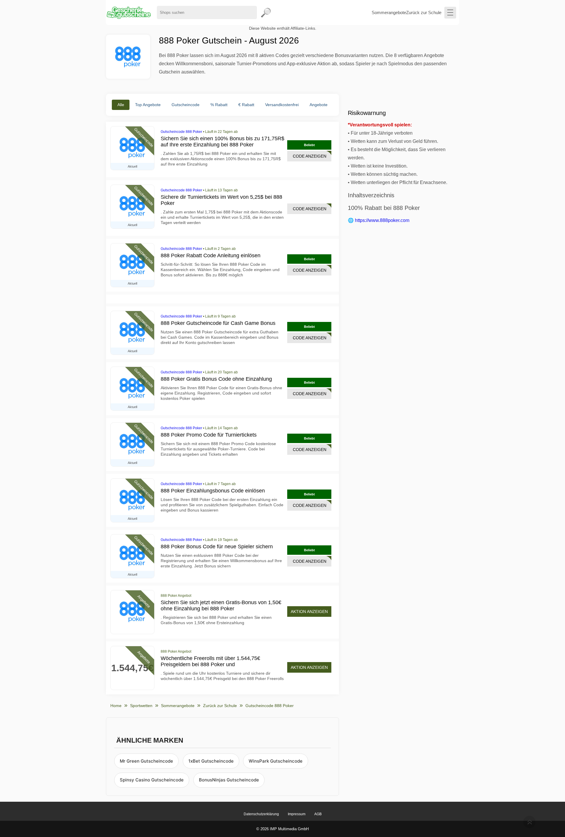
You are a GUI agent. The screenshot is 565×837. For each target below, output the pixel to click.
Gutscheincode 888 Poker (181, 132)
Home (116, 705)
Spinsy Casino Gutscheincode (152, 780)
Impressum (296, 814)
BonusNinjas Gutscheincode (229, 780)
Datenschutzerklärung (261, 814)
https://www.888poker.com (382, 220)
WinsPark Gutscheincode (276, 761)
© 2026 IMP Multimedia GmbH (282, 829)
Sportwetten (141, 705)
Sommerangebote (389, 12)
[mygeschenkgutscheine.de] (128, 12)
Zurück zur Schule (423, 12)
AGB (318, 814)
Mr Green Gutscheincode (146, 761)
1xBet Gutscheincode (211, 761)
